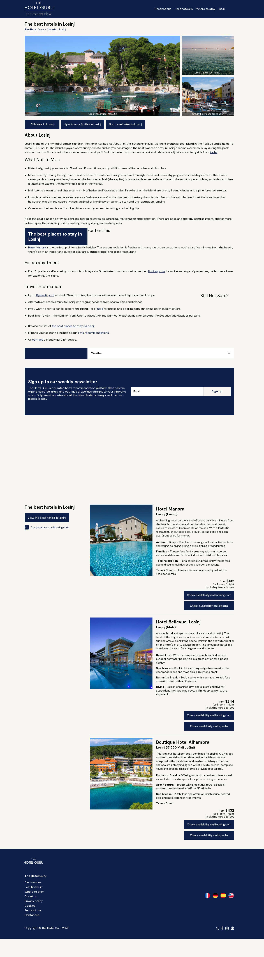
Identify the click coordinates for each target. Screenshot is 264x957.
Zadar (213, 152)
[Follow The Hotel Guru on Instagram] (227, 928)
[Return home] (39, 9)
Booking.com (156, 271)
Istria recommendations (93, 333)
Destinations (163, 9)
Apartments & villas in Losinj (82, 124)
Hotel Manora (37, 247)
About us (31, 896)
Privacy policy (34, 901)
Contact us (32, 915)
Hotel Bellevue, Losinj (178, 622)
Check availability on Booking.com (209, 595)
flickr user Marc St (106, 113)
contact (37, 339)
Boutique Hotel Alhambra (182, 742)
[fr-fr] (207, 895)
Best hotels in (184, 9)
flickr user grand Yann (212, 113)
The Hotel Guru (36, 876)
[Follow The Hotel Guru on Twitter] (217, 928)
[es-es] (223, 895)
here (100, 309)
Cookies (30, 906)
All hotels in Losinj (42, 124)
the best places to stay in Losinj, (73, 326)
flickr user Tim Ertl (212, 72)
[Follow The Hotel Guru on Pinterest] (232, 928)
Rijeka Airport (45, 295)
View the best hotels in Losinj (47, 518)
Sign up (217, 391)
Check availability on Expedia (209, 606)
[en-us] (231, 895)
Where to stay (205, 9)
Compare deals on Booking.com (50, 527)
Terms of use (33, 910)
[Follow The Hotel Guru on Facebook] (222, 928)
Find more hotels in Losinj (125, 124)
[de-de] (215, 895)
